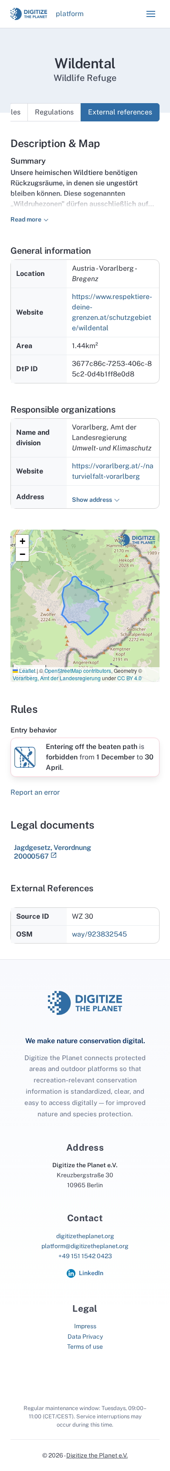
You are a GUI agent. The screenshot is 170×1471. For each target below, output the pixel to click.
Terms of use (85, 1346)
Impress (85, 1326)
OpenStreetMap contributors (77, 670)
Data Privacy (85, 1336)
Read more (25, 219)
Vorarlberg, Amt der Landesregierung (57, 678)
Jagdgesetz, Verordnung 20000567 (52, 851)
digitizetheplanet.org (85, 1236)
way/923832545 (99, 934)
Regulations (54, 112)
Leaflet (26, 670)
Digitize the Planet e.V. (97, 1455)
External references (120, 112)
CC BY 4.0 (129, 678)
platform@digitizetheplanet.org (85, 1246)
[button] (151, 14)
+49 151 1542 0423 (85, 1256)
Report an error (35, 792)
